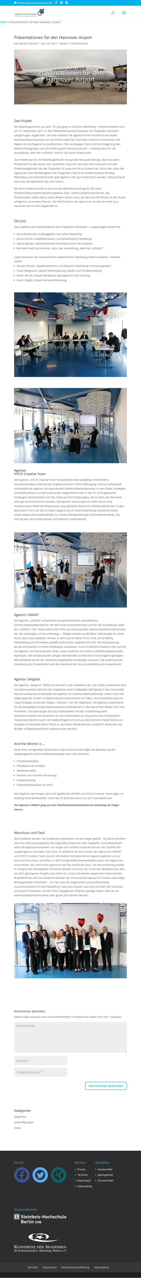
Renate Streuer (28, 43)
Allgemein (20, 1116)
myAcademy (84, 1186)
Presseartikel (105, 1180)
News (63, 43)
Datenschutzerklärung (75, 1267)
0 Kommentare (79, 43)
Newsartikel (105, 1169)
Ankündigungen (24, 1122)
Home (3, 22)
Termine (82, 1175)
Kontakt (33, 1267)
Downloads (84, 1180)
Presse (81, 1169)
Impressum (50, 1267)
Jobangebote (105, 1175)
